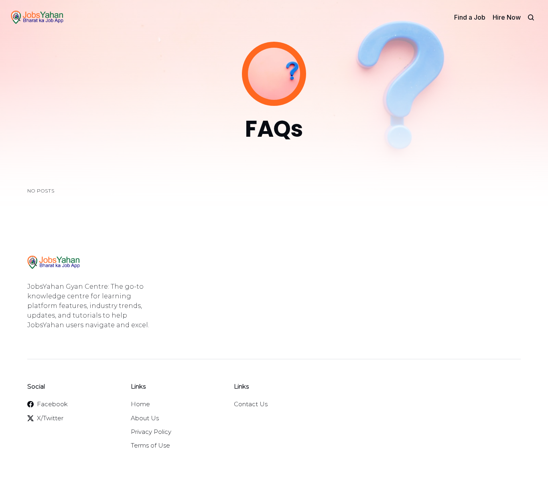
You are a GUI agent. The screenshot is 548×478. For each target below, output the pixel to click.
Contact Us (251, 404)
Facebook (52, 404)
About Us (145, 418)
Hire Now (507, 17)
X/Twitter (50, 418)
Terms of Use (150, 445)
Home (140, 404)
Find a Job (469, 17)
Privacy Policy (151, 431)
